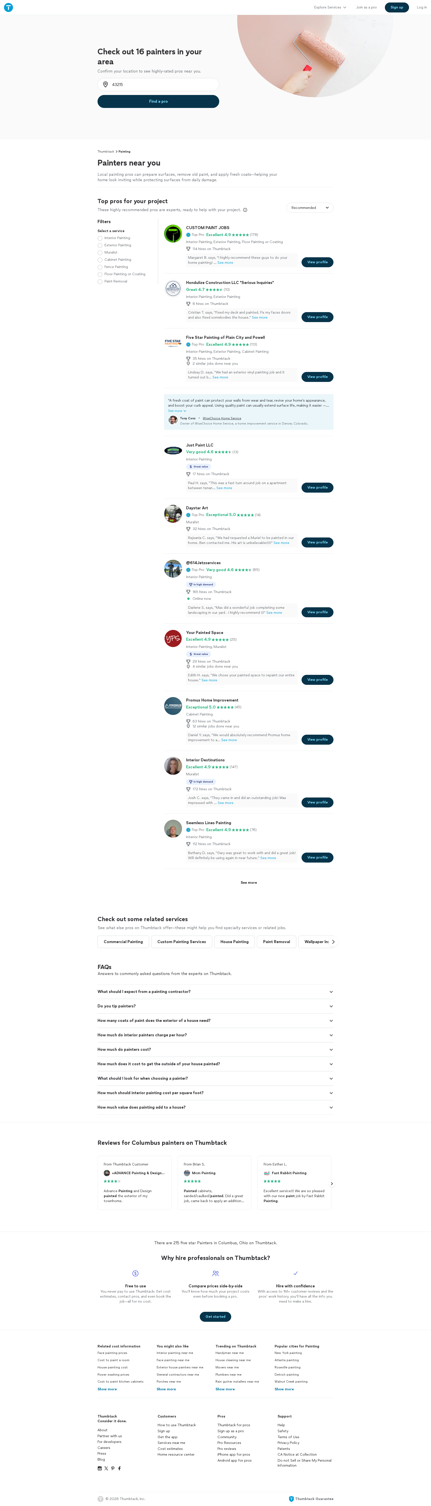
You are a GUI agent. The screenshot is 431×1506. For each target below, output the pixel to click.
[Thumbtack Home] (8, 7)
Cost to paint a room (113, 1360)
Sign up (164, 1431)
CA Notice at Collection (297, 1454)
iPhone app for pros (233, 1454)
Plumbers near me (228, 1374)
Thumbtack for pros (233, 1425)
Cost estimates (170, 1449)
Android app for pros (234, 1460)
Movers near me (227, 1367)
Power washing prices (113, 1374)
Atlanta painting (287, 1360)
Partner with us (110, 1436)
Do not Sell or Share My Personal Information (304, 1463)
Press (102, 1453)
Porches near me (169, 1381)
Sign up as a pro (230, 1431)
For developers (109, 1442)
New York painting (288, 1353)
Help (281, 1425)
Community (226, 1437)
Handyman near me (230, 1353)
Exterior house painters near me (180, 1367)
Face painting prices (112, 1353)
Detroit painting (287, 1374)
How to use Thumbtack (177, 1425)
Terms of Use (288, 1437)
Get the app (168, 1437)
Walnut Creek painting (291, 1381)
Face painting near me (173, 1360)
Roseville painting (288, 1367)
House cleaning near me (233, 1360)
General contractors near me (178, 1374)
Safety (283, 1431)
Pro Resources (229, 1443)
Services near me (171, 1443)
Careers (104, 1448)
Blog (101, 1459)
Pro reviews (226, 1449)
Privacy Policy (288, 1443)
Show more (107, 1389)
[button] (195, 235)
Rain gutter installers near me (237, 1381)
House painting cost (113, 1367)
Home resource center (176, 1454)
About (103, 1430)
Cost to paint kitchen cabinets (120, 1381)
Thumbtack (106, 151)
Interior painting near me (175, 1353)
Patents (284, 1449)
